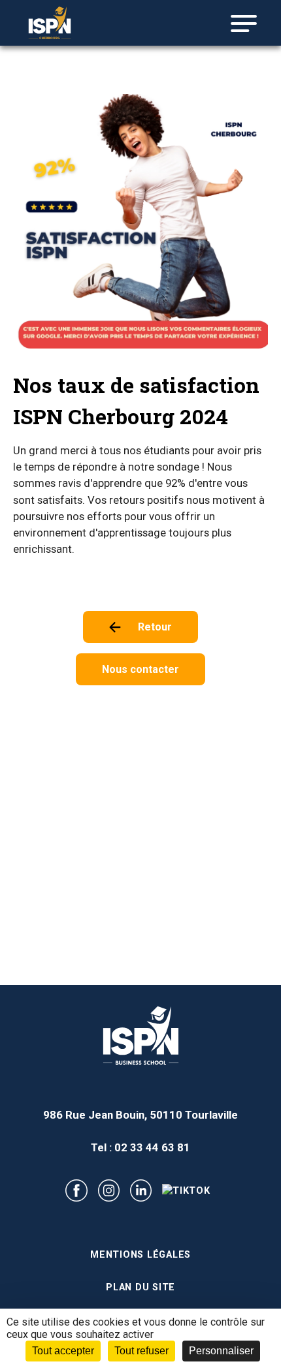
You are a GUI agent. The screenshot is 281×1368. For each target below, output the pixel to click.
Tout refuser (141, 1350)
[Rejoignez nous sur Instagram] (109, 1190)
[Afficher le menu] (238, 23)
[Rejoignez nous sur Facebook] (76, 1190)
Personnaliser (221, 1350)
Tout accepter (63, 1350)
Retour (155, 627)
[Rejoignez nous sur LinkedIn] (141, 1190)
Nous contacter (140, 669)
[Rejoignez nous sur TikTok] (186, 1191)
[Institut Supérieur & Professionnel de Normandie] (65, 23)
